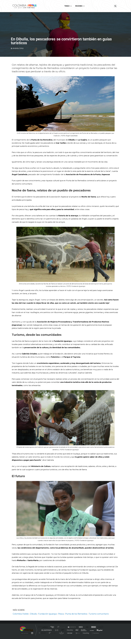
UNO (56, 630)
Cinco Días (69, 630)
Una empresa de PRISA (26, 628)
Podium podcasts (61, 633)
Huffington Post (46, 630)
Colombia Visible (21, 614)
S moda (77, 633)
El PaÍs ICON (69, 633)
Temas (67, 6)
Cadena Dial (77, 630)
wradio (62, 630)
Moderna (52, 633)
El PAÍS (44, 627)
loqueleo (86, 633)
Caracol (99, 627)
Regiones (78, 6)
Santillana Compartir (72, 627)
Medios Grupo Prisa (26, 633)
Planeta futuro (91, 630)
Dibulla (33, 614)
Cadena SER (80, 627)
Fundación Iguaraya (47, 614)
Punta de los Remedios (76, 614)
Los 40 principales (52, 627)
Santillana (62, 627)
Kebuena (98, 630)
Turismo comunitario (99, 614)
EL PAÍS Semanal (84, 630)
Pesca (61, 614)
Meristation (95, 633)
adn (92, 627)
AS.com (86, 627)
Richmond (42, 633)
